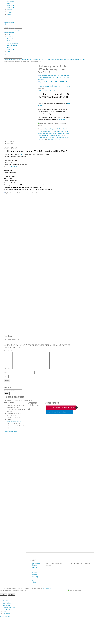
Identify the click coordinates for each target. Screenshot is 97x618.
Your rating (8, 351)
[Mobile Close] (1, 596)
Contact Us (10, 5)
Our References (12, 45)
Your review (8, 368)
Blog (8, 3)
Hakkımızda (36, 563)
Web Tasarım (47, 588)
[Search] (23, 27)
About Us (10, 37)
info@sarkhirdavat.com (14, 422)
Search (7, 393)
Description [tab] (10, 141)
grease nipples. (63, 119)
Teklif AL (11, 51)
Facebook (7, 432)
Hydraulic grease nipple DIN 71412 (53, 135)
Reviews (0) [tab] (10, 143)
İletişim (34, 565)
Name (6, 372)
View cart (4, 594)
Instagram (13, 432)
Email (6, 376)
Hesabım (35, 567)
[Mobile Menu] (5, 20)
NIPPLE (21, 154)
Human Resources (12, 43)
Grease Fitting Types (61, 131)
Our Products (11, 39)
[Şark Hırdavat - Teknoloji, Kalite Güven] (9, 23)
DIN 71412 (51, 139)
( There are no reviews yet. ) (46, 90)
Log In (9, 14)
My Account (10, 1)
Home (9, 35)
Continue (11, 594)
